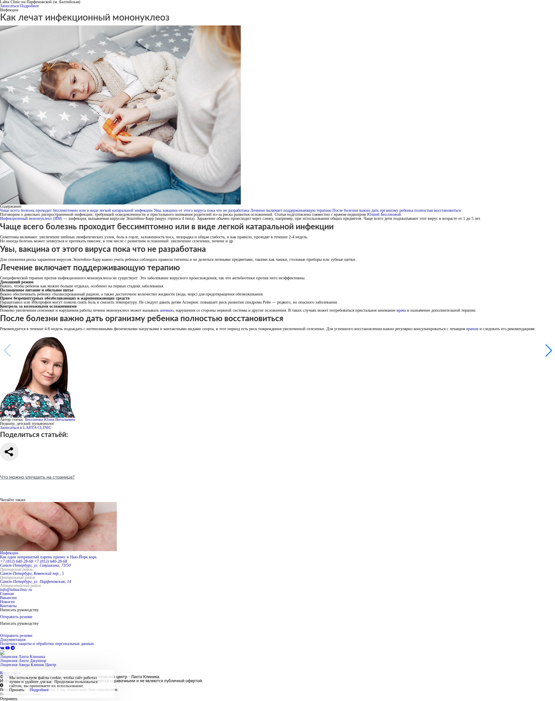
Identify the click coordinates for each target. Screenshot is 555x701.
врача (401, 310)
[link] (2, 648)
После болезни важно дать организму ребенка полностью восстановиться (396, 210)
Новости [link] (7, 602)
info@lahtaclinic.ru (16, 589)
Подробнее (29, 6)
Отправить (8, 698)
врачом (472, 329)
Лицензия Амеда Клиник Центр (28, 665)
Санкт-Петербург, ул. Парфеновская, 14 (35, 581)
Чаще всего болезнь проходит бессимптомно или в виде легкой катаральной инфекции (77, 210)
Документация (12, 639)
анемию (166, 310)
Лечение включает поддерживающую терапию (291, 210)
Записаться (9, 6)
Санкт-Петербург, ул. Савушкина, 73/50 (35, 565)
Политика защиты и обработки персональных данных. (47, 644)
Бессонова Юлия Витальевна (50, 419)
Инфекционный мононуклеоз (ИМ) (31, 218)
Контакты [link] (8, 606)
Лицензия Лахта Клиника (22, 656)
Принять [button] (16, 690)
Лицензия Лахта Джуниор (23, 661)
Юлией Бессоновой (384, 214)
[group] (277, 530)
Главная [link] (7, 594)
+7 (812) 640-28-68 (16, 561)
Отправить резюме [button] (16, 617)
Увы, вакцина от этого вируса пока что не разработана (202, 210)
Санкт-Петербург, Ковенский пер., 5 (32, 573)
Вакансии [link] (8, 598)
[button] (548, 350)
